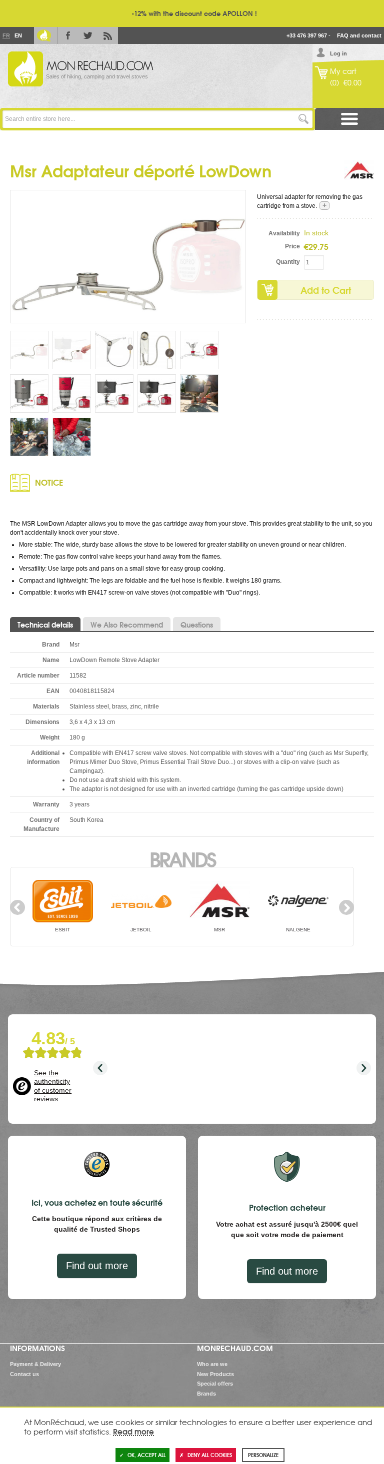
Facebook (68, 35)
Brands (182, 858)
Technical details (45, 624)
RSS (108, 35)
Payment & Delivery (35, 1364)
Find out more (97, 1265)
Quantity (288, 261)
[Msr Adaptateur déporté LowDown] (128, 256)
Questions (196, 624)
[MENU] (349, 119)
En (18, 35)
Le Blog (44, 35)
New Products (215, 1374)
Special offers (215, 1384)
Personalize (263, 1455)
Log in (338, 53)
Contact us (24, 1374)
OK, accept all (147, 1455)
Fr (6, 35)
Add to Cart (325, 290)
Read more (133, 1431)
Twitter (88, 35)
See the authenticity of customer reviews (53, 1086)
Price (292, 246)
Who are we (212, 1364)
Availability (284, 233)
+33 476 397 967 (306, 35)
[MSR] (359, 175)
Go (304, 119)
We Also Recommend (126, 624)
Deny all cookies (210, 1455)
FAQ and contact (359, 35)
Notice (49, 482)
